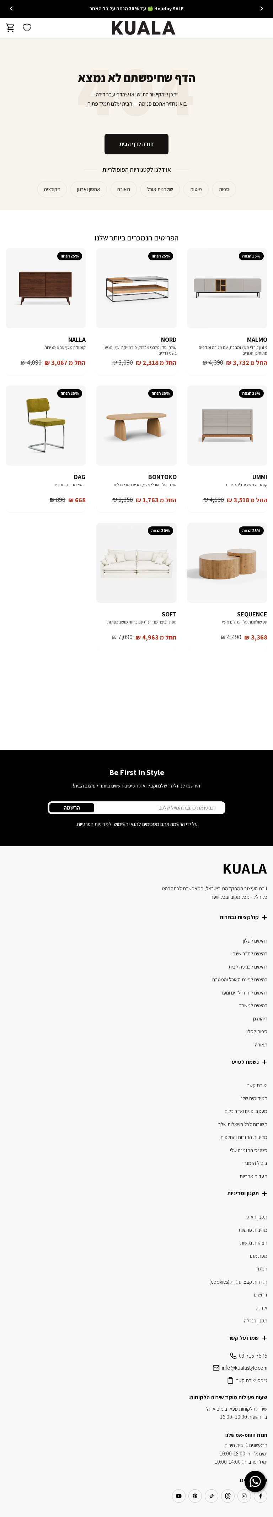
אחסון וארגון (88, 189)
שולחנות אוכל (160, 189)
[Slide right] (11, 8)
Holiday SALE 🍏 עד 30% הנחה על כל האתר (136, 8)
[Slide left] (261, 8)
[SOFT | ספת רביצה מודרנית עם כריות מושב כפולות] (136, 563)
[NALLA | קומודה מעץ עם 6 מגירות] (46, 288)
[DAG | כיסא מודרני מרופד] (46, 426)
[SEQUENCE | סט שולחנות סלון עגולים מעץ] (227, 563)
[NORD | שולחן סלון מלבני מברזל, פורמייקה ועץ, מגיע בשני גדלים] (136, 288)
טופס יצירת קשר (251, 1380)
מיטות (196, 189)
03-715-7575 (253, 1355)
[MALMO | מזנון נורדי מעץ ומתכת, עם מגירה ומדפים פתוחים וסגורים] (227, 288)
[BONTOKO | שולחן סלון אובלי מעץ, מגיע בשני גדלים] (136, 426)
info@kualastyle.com (244, 1367)
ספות (224, 189)
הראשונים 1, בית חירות (245, 1445)
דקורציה (52, 189)
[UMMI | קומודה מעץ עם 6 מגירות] (227, 426)
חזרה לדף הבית (136, 144)
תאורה (123, 189)
